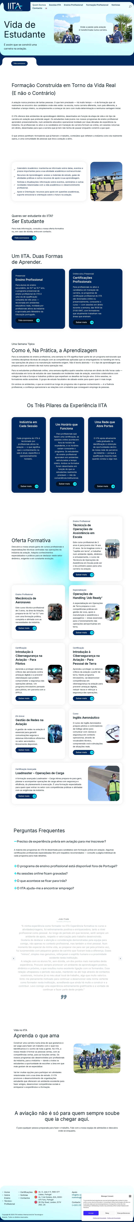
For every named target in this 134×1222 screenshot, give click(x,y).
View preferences (123, 1213)
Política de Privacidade (99, 1218)
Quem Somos (39, 5)
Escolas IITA (55, 5)
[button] (130, 1196)
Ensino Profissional (73, 5)
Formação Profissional (97, 5)
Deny (107, 1213)
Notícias (116, 5)
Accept (90, 1213)
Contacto (37, 8)
